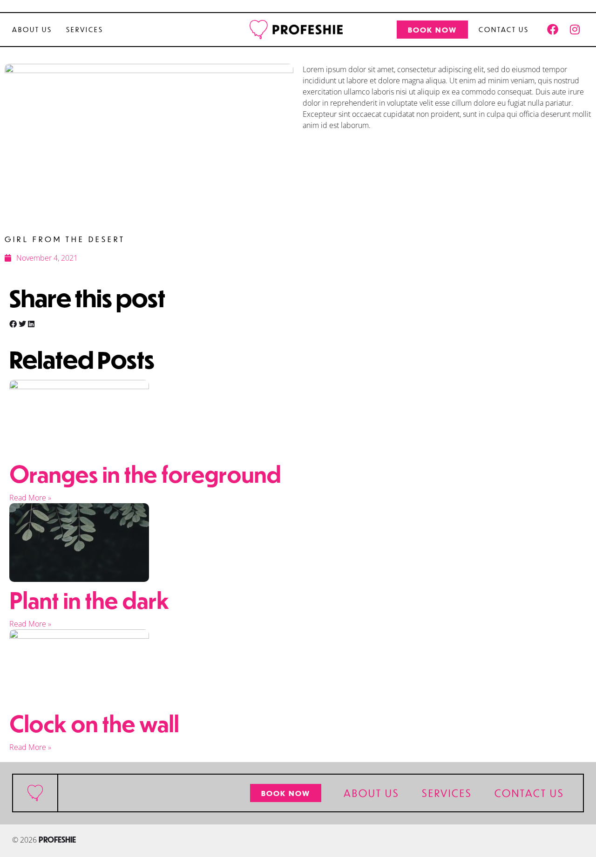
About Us (32, 29)
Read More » (30, 498)
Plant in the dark (89, 599)
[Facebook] (552, 29)
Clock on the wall (94, 723)
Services (84, 29)
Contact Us (504, 29)
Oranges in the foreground (145, 473)
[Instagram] (574, 29)
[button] (13, 324)
